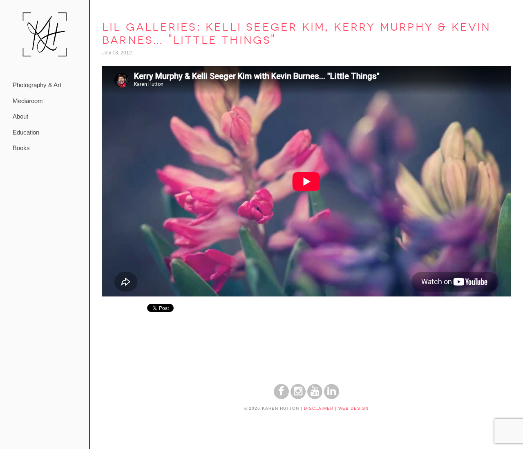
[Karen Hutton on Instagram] (298, 396)
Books (21, 147)
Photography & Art (37, 84)
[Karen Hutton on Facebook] (281, 396)
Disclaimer (318, 408)
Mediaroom (28, 100)
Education (26, 132)
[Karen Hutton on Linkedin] (331, 396)
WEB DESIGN (353, 408)
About (20, 116)
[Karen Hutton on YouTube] (314, 396)
